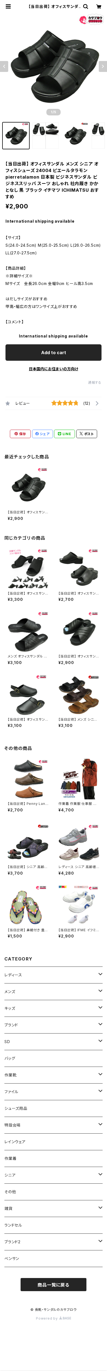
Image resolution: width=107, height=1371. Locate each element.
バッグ (9, 1058)
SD (7, 1041)
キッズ (9, 1008)
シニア (10, 1175)
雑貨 (8, 1208)
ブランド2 (12, 1241)
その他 (10, 1191)
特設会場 (12, 1125)
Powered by (47, 1318)
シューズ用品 (15, 1108)
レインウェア (15, 1141)
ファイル (11, 1091)
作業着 (10, 1158)
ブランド (11, 1025)
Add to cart (53, 352)
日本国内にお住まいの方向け (53, 368)
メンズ (9, 991)
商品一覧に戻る (53, 1285)
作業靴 (10, 1075)
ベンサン (11, 1258)
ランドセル (13, 1225)
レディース (13, 975)
